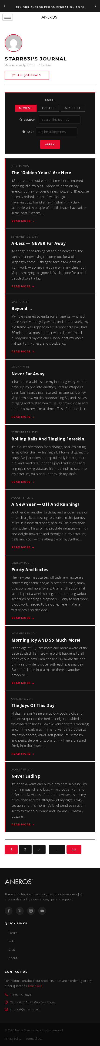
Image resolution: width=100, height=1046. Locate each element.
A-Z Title (73, 108)
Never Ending (25, 776)
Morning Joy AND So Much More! (45, 640)
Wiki (11, 941)
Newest (25, 108)
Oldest (48, 108)
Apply (50, 144)
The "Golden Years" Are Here (41, 172)
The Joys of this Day (32, 705)
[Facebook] (9, 911)
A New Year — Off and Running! (45, 504)
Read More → (22, 221)
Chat (12, 949)
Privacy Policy (13, 1039)
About (13, 958)
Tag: (29, 131)
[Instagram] (31, 911)
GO (74, 849)
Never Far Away (27, 373)
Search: (30, 119)
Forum (13, 933)
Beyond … (21, 308)
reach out (35, 986)
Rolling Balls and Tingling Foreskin (47, 439)
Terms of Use (34, 1039)
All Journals (29, 75)
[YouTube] (42, 911)
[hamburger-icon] (7, 17)
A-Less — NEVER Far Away (38, 243)
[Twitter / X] (20, 911)
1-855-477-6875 (20, 995)
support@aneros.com (25, 1009)
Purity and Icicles (29, 569)
